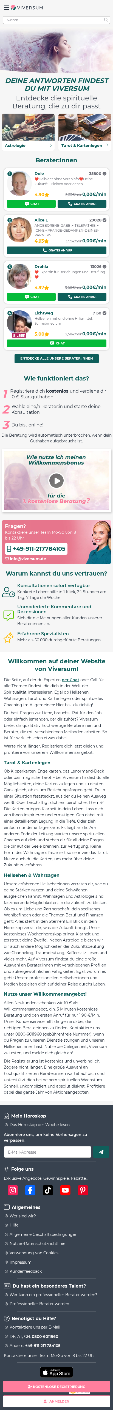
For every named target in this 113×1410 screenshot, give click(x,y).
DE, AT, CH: (34, 1336)
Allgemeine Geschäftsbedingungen (43, 1234)
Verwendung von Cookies (34, 1253)
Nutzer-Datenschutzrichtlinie (37, 1243)
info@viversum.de (27, 558)
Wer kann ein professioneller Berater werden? (53, 1295)
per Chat (70, 679)
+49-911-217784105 (38, 548)
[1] (19, 194)
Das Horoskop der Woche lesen (40, 1124)
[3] (19, 287)
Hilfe (14, 1225)
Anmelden (59, 1401)
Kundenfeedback (26, 1271)
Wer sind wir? (23, 1216)
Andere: (35, 1345)
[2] (19, 241)
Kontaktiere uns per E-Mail (35, 1327)
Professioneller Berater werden (39, 1304)
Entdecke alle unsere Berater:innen (56, 358)
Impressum (21, 1262)
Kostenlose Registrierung (59, 1387)
